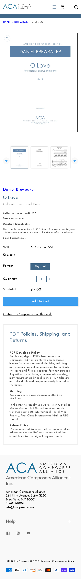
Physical (40, 266)
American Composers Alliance (57, 561)
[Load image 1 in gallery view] (20, 157)
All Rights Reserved (17, 561)
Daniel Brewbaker (17, 22)
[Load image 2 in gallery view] (39, 157)
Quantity (10, 278)
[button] (54, 7)
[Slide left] (6, 160)
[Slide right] (74, 160)
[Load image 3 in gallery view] (59, 157)
